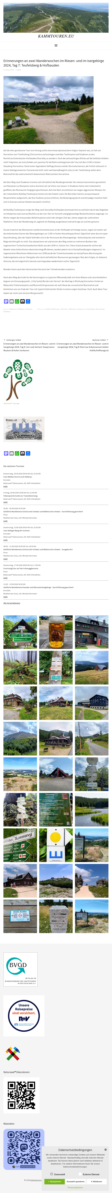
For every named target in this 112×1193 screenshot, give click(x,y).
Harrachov (64, 309)
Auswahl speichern (76, 1181)
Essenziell (59, 1174)
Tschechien (29, 309)
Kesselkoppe (91, 309)
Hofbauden (72, 309)
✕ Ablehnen (96, 1181)
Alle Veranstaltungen (11, 603)
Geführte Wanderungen (53, 309)
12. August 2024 (8, 70)
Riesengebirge (100, 309)
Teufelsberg (7, 311)
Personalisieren (75, 1187)
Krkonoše (13, 309)
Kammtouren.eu (56, 36)
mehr (5, 486)
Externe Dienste (91, 1174)
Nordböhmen (21, 309)
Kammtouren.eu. (37, 1180)
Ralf (19, 70)
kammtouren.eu (81, 309)
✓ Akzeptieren (54, 1181)
